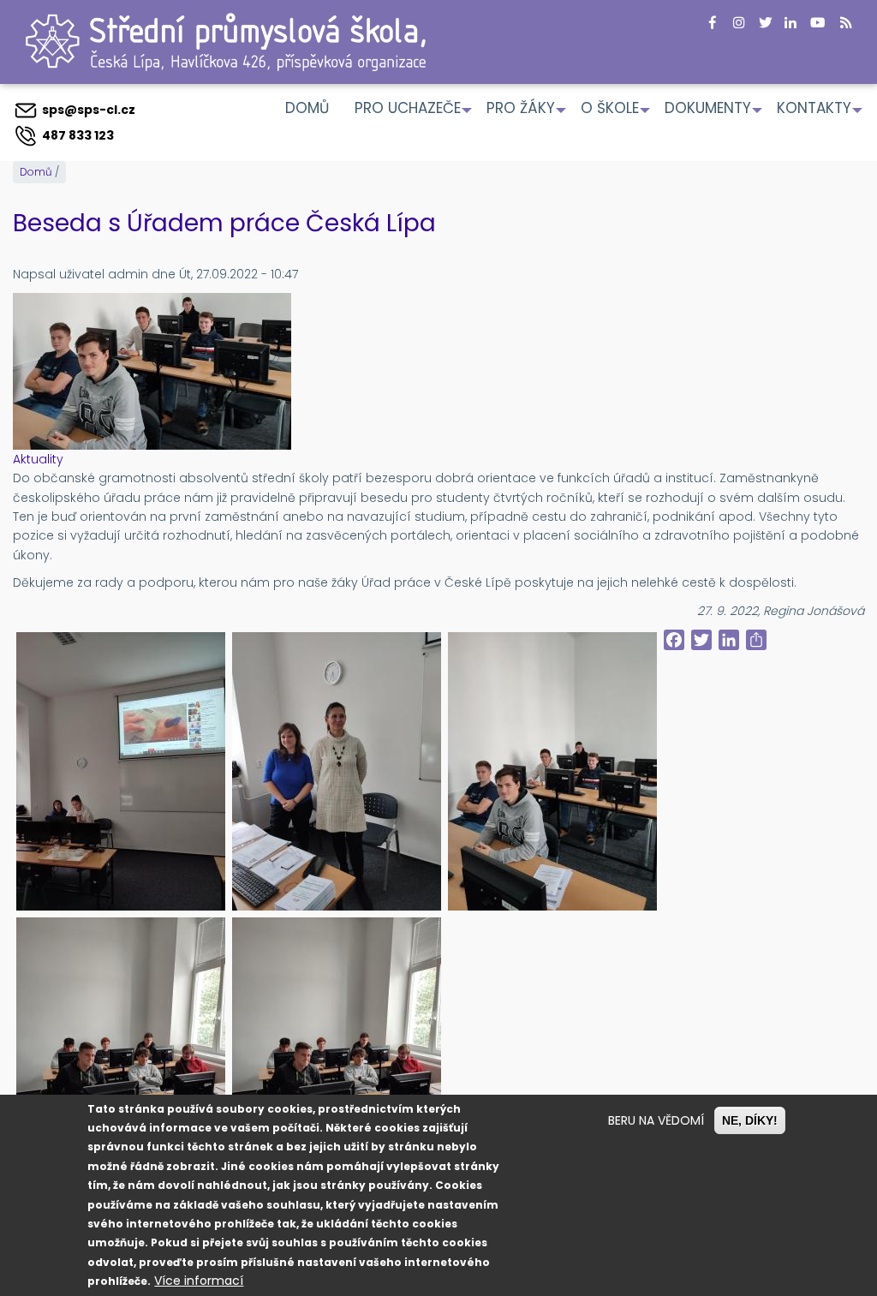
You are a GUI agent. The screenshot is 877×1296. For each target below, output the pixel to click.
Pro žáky (527, 113)
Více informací (198, 1280)
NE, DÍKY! (750, 1120)
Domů (307, 108)
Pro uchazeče (414, 113)
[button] (120, 771)
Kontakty (820, 113)
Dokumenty (714, 113)
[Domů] (226, 41)
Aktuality (38, 459)
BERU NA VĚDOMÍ (656, 1120)
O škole (616, 113)
